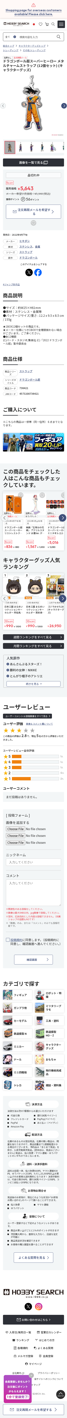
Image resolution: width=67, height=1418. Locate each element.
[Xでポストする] (29, 272)
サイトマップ (33, 1384)
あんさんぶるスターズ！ (26, 664)
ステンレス (25, 246)
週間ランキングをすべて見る (32, 637)
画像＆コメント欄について (39, 723)
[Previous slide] (3, 106)
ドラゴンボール (28, 257)
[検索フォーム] (53, 24)
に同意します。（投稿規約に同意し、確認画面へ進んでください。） (35, 942)
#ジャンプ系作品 (11, 284)
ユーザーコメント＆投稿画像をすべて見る (26, 716)
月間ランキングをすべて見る (32, 646)
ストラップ (25, 252)
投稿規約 (16, 940)
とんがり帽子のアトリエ (26, 676)
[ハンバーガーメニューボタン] (61, 24)
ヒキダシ (24, 241)
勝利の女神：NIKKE (23, 670)
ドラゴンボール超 (29, 379)
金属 (37, 246)
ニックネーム (16, 854)
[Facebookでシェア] (38, 272)
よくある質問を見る (31, 1257)
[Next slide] (64, 106)
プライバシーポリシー (49, 1372)
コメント (12, 875)
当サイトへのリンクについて (48, 1378)
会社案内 (16, 1372)
